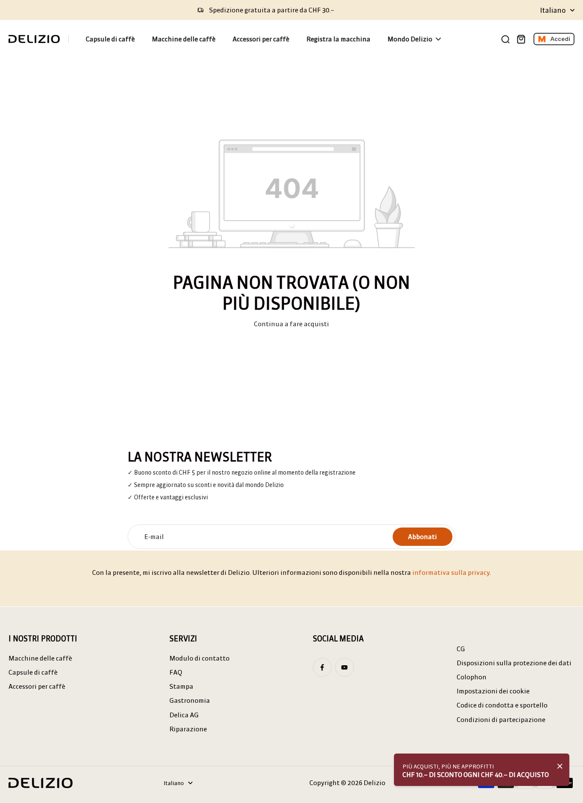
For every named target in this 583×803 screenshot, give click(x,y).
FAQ (175, 672)
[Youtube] (344, 667)
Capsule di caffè (33, 672)
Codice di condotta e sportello (502, 705)
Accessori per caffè (37, 686)
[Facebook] (322, 667)
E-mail (154, 537)
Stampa (181, 686)
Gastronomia (189, 700)
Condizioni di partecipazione (501, 720)
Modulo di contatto (199, 658)
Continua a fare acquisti (291, 324)
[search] (505, 38)
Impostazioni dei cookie (493, 691)
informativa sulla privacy (451, 572)
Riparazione (188, 729)
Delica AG (184, 715)
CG (461, 649)
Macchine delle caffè (40, 658)
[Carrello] (520, 38)
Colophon (472, 677)
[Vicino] (560, 766)
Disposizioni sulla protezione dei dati (514, 663)
